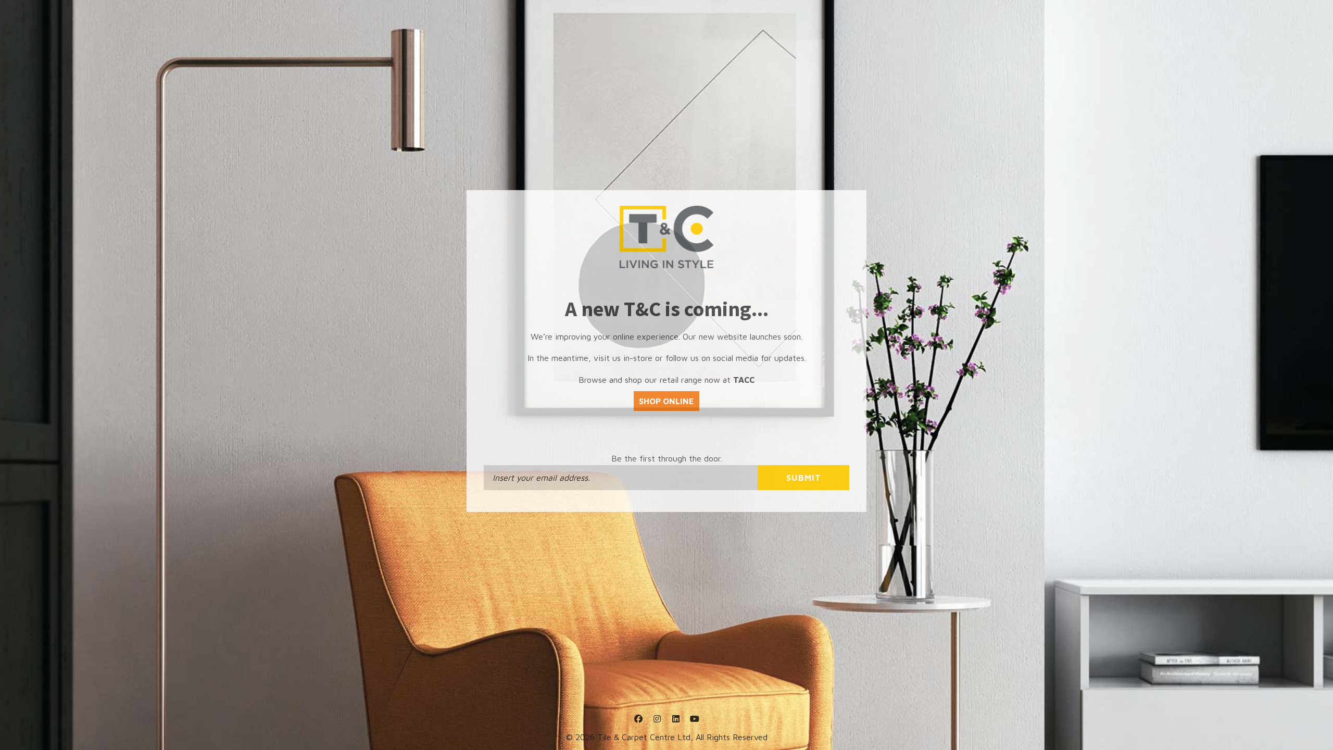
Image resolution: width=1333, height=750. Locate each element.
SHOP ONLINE (666, 401)
